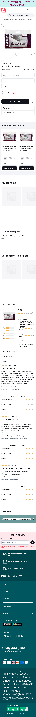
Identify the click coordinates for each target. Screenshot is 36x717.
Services (5, 592)
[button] (32, 10)
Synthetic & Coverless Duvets (11, 19)
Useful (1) (13, 396)
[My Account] (27, 10)
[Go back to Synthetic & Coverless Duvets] (3, 25)
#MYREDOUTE (6, 613)
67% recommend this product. (26, 345)
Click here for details (28, 671)
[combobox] (18, 352)
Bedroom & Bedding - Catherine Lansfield (16, 519)
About (4, 584)
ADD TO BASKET (15, 101)
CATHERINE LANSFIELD (7, 64)
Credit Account (7, 606)
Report (23, 396)
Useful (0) (13, 445)
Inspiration (6, 599)
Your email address (7, 539)
